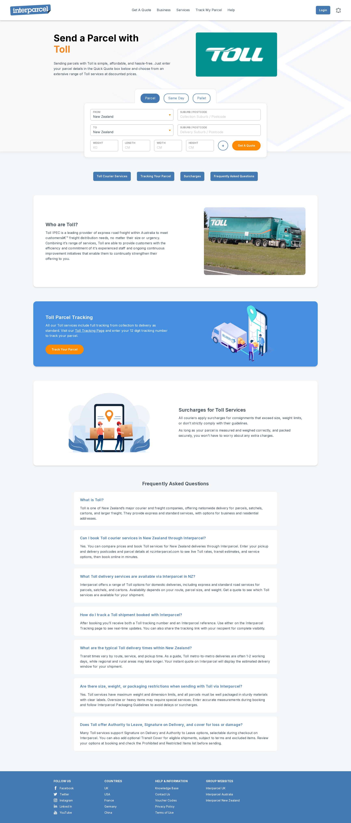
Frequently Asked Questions (234, 176)
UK (106, 788)
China (108, 812)
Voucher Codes (166, 800)
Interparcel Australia (219, 794)
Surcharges (192, 176)
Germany (110, 806)
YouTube (66, 812)
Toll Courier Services (112, 176)
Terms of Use (164, 812)
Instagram (66, 800)
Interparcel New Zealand (223, 800)
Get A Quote (141, 10)
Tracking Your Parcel (155, 176)
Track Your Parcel (65, 349)
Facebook (67, 788)
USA (107, 794)
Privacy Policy (164, 806)
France (109, 800)
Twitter (64, 794)
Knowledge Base (167, 788)
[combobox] (219, 114)
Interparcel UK (215, 788)
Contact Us (162, 794)
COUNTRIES (113, 781)
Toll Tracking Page (89, 331)
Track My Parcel (209, 10)
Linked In (66, 806)
